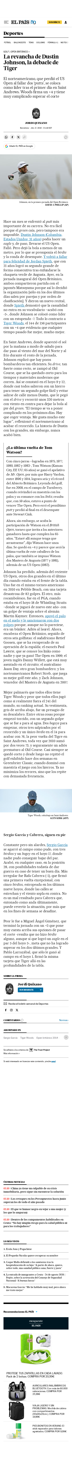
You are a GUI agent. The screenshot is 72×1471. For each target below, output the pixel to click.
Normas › (64, 1020)
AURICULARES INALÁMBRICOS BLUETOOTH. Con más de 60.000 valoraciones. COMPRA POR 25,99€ (50, 1389)
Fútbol (7, 42)
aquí (53, 1061)
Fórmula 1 (53, 42)
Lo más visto (11, 1241)
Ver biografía (26, 990)
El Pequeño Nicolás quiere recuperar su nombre (32, 1255)
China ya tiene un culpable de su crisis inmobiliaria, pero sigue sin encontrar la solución (33, 1190)
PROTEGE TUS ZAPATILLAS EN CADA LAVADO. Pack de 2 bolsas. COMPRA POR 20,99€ (34, 1375)
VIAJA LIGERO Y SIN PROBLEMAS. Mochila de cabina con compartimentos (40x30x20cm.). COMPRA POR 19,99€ (49, 1411)
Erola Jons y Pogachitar (19, 1249)
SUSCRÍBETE (54, 22)
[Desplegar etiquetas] (66, 1037)
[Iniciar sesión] (66, 22)
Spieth (19, 305)
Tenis (31, 42)
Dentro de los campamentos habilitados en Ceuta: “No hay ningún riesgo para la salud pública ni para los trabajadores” (35, 1223)
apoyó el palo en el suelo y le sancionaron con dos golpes (34, 620)
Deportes (13, 33)
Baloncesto (20, 42)
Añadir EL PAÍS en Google (21, 146)
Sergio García (57, 845)
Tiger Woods (13, 323)
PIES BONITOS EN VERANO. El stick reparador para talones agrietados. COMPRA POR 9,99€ (50, 1428)
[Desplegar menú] (6, 22)
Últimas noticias (14, 1182)
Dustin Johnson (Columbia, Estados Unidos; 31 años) (32, 237)
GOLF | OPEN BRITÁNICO (15, 52)
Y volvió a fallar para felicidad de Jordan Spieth (35, 259)
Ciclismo (40, 42)
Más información (11, 1053)
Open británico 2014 (47, 1037)
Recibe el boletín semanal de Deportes (28, 1003)
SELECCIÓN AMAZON (36, 1323)
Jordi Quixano (36, 123)
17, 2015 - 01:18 (41, 128)
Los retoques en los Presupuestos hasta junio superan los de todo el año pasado (34, 1200)
